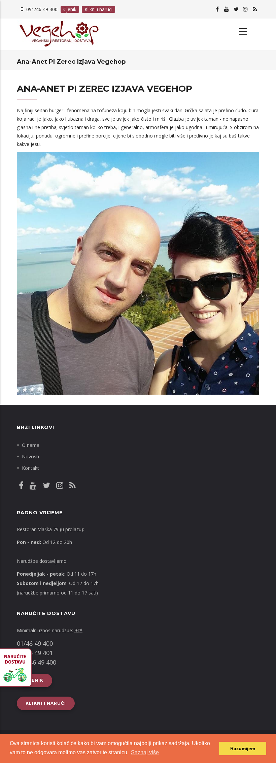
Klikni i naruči (98, 9)
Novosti (30, 456)
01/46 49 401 (35, 653)
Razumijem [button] (242, 748)
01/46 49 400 (35, 643)
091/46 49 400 (42, 9)
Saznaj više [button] (145, 752)
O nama (30, 445)
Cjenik (69, 9)
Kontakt (30, 468)
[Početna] (75, 34)
